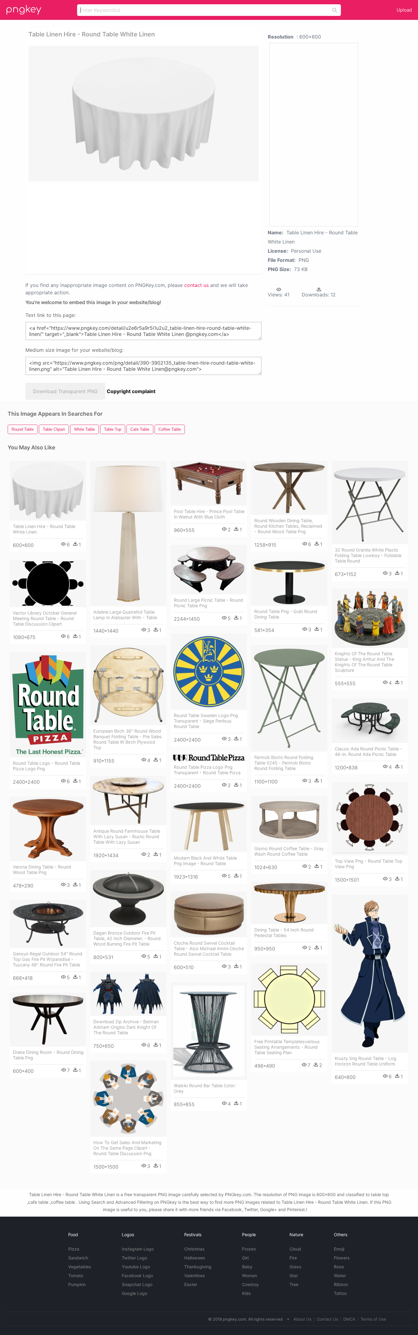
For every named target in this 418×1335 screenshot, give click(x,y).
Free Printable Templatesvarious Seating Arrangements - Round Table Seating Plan (287, 1047)
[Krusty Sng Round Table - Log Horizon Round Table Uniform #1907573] (370, 974)
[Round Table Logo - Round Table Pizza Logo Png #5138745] (48, 704)
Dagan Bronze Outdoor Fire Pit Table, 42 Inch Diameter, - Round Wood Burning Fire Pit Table (127, 938)
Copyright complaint (131, 391)
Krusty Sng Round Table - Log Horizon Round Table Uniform (365, 1061)
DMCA (349, 1319)
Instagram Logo (138, 1248)
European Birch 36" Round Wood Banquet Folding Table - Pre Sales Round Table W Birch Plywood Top (127, 739)
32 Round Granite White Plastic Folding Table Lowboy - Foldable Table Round (368, 555)
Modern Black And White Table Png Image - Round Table (205, 860)
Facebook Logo (137, 1275)
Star (293, 1275)
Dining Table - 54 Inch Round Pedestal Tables (284, 932)
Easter (190, 1284)
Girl (245, 1257)
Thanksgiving (197, 1266)
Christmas (194, 1248)
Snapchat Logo (137, 1284)
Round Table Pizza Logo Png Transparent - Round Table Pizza (207, 769)
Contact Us (327, 1319)
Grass (295, 1266)
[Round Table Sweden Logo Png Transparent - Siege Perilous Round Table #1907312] (209, 672)
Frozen (249, 1248)
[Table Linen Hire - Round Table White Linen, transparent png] (143, 113)
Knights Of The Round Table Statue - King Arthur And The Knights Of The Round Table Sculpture (364, 662)
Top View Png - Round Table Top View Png (368, 863)
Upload (404, 10)
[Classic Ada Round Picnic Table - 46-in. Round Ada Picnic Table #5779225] (370, 720)
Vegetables (79, 1266)
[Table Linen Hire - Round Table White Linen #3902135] (48, 491)
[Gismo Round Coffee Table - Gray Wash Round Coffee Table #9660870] (289, 819)
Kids (246, 1293)
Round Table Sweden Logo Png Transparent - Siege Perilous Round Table (206, 721)
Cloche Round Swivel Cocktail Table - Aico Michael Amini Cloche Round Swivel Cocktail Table (209, 948)
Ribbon (341, 1284)
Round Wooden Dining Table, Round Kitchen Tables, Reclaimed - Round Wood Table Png (288, 526)
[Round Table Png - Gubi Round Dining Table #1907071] (289, 583)
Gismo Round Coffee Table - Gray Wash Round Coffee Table (289, 851)
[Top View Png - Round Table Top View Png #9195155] (370, 818)
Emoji (339, 1248)
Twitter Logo (134, 1257)
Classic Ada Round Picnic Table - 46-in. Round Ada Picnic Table (368, 751)
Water (340, 1275)
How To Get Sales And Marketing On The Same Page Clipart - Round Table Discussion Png (127, 1148)
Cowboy (250, 1284)
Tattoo (340, 1293)
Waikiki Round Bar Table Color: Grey (205, 1088)
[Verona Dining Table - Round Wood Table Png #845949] (48, 829)
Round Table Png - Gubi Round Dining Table (285, 614)
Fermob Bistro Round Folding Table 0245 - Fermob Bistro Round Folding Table (283, 763)
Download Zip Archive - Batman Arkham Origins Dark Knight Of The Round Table (126, 1027)
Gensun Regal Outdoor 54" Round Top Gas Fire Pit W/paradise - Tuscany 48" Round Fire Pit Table (47, 959)
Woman (249, 1275)
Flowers (342, 1257)
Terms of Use (373, 1319)
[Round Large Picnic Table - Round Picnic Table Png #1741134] (209, 569)
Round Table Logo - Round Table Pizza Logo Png (46, 765)
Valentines (194, 1275)
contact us (196, 285)
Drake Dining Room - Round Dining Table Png (48, 1055)
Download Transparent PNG (65, 391)
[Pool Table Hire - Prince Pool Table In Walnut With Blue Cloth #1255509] (209, 483)
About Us (302, 1319)
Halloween (194, 1257)
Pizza (73, 1248)
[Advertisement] (143, 227)
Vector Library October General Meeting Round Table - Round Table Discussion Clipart (45, 618)
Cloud (295, 1248)
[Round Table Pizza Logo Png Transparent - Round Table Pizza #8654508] (209, 757)
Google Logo (134, 1293)
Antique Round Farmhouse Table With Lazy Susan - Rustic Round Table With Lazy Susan (126, 836)
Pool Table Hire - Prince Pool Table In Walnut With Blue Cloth (209, 514)
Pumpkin (77, 1284)
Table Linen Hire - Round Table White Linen (44, 529)
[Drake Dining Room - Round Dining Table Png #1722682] (48, 1020)
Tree (293, 1284)
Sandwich (78, 1257)
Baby (247, 1266)
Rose (339, 1266)
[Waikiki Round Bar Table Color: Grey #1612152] (209, 1031)
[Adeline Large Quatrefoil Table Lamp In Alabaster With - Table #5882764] (128, 533)
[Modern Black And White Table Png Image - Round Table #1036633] (209, 827)
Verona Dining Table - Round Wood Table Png (42, 869)
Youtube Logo (136, 1266)
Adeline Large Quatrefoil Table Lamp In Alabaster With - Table (125, 614)
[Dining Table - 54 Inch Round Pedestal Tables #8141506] (289, 903)
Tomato (75, 1275)
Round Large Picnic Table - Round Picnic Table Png (208, 602)
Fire (293, 1257)
